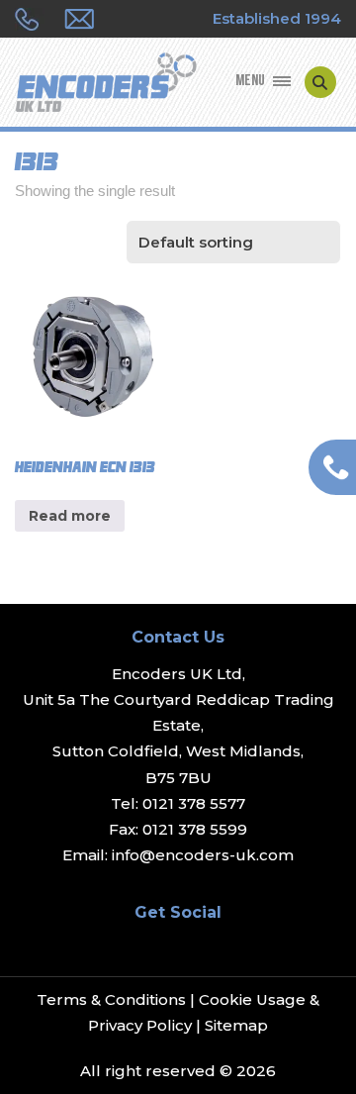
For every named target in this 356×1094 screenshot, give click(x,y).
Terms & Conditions (111, 999)
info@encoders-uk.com (203, 854)
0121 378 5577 (193, 803)
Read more (70, 516)
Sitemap (236, 1025)
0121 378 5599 (194, 829)
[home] (106, 84)
